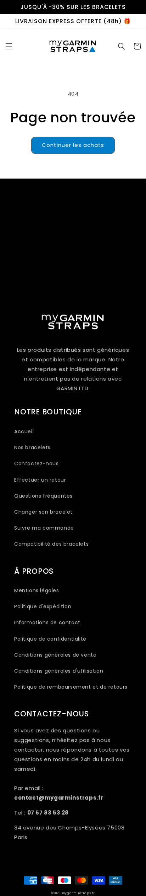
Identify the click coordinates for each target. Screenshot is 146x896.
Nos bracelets (32, 447)
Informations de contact (47, 622)
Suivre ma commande (44, 527)
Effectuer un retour (40, 479)
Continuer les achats (73, 145)
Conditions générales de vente (55, 654)
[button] (9, 46)
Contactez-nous (36, 463)
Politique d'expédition (42, 606)
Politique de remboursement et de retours (71, 686)
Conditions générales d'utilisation (58, 670)
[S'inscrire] (123, 272)
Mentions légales (36, 590)
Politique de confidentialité (50, 638)
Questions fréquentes (43, 495)
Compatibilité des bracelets (51, 543)
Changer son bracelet (43, 511)
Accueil (24, 431)
